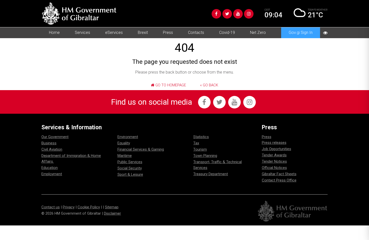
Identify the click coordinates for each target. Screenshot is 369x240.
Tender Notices (274, 161)
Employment (51, 174)
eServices (114, 32)
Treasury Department (210, 174)
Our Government (55, 137)
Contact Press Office (279, 180)
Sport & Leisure (130, 174)
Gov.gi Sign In (301, 32)
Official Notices (274, 167)
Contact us (50, 207)
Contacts (196, 32)
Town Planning (205, 155)
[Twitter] (227, 14)
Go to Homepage (170, 85)
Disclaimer (112, 213)
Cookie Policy (89, 207)
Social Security (129, 168)
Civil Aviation (51, 149)
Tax (196, 143)
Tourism (200, 149)
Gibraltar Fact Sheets (279, 174)
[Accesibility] (325, 33)
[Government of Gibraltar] (79, 13)
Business (48, 143)
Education (49, 167)
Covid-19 (227, 32)
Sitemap (111, 207)
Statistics (201, 137)
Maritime (124, 155)
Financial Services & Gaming (140, 149)
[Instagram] (249, 14)
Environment (127, 137)
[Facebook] (216, 14)
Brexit (143, 32)
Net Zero (258, 32)
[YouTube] (238, 14)
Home (54, 32)
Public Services (129, 162)
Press (168, 32)
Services (82, 32)
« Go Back (209, 85)
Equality (123, 143)
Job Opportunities (276, 149)
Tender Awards (274, 155)
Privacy (69, 207)
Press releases (274, 142)
